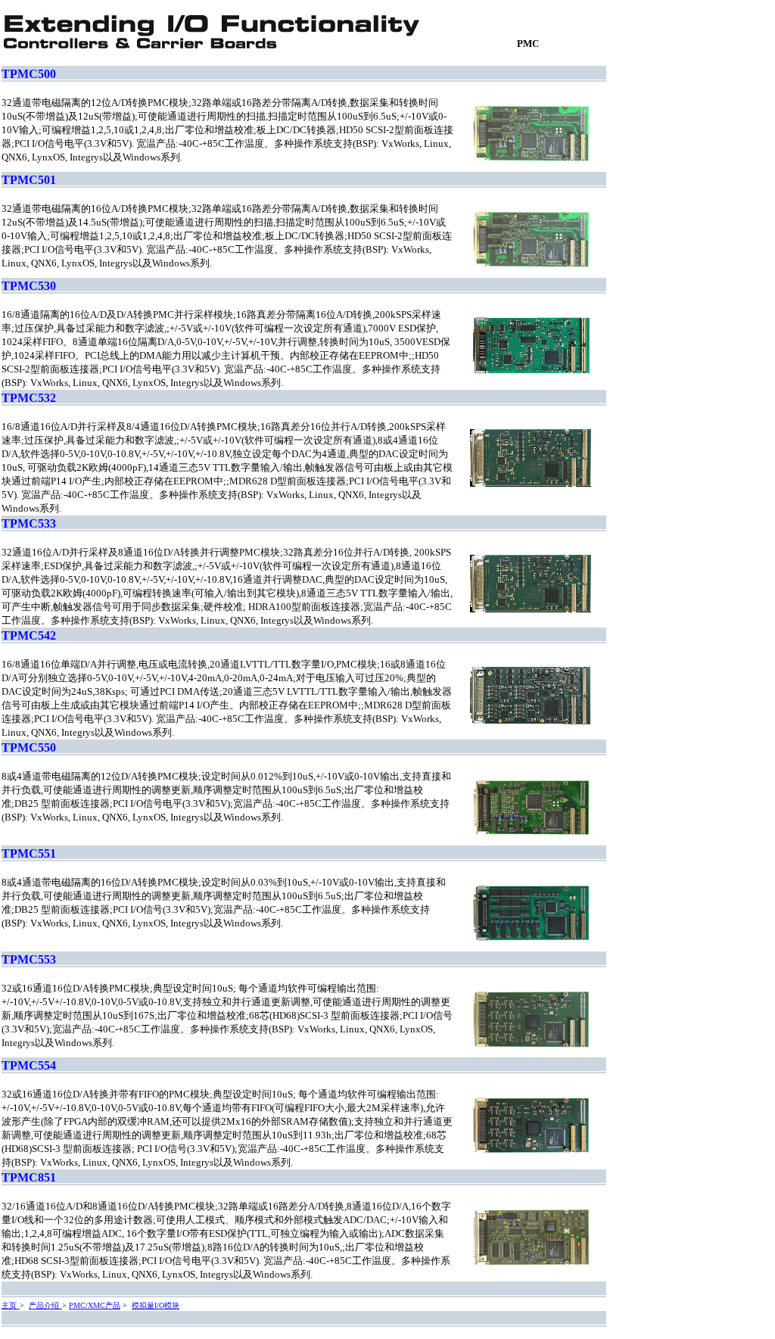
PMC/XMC (87, 1305)
